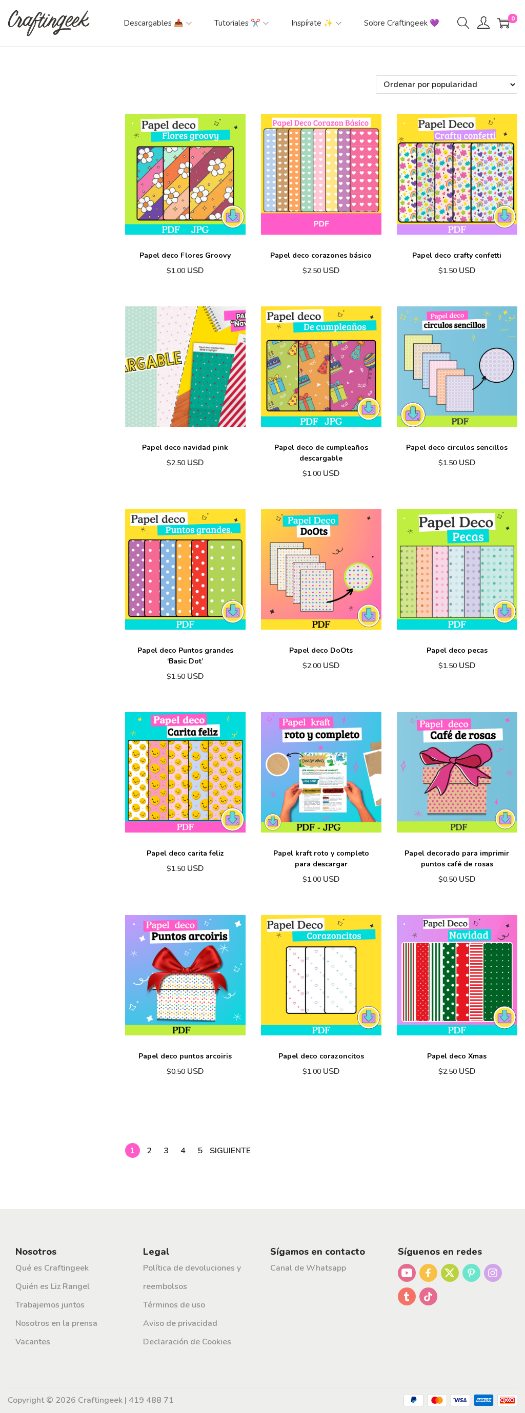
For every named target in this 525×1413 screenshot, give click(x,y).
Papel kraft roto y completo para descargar (321, 858)
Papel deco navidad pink (185, 447)
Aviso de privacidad (180, 1323)
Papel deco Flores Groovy (185, 255)
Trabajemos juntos (50, 1305)
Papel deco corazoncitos (321, 1056)
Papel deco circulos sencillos (457, 447)
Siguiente (230, 1150)
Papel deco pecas (457, 650)
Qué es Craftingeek (52, 1268)
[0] (503, 23)
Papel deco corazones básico (321, 255)
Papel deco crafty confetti (456, 255)
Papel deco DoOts (321, 650)
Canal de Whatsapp (308, 1268)
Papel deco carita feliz (185, 853)
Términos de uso (174, 1305)
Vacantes (32, 1341)
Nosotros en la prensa (56, 1323)
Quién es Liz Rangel (52, 1286)
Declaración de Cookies (187, 1341)
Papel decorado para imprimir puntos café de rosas (457, 858)
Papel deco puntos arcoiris (185, 1056)
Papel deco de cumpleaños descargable (321, 453)
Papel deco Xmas (457, 1056)
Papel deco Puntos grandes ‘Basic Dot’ (185, 656)
